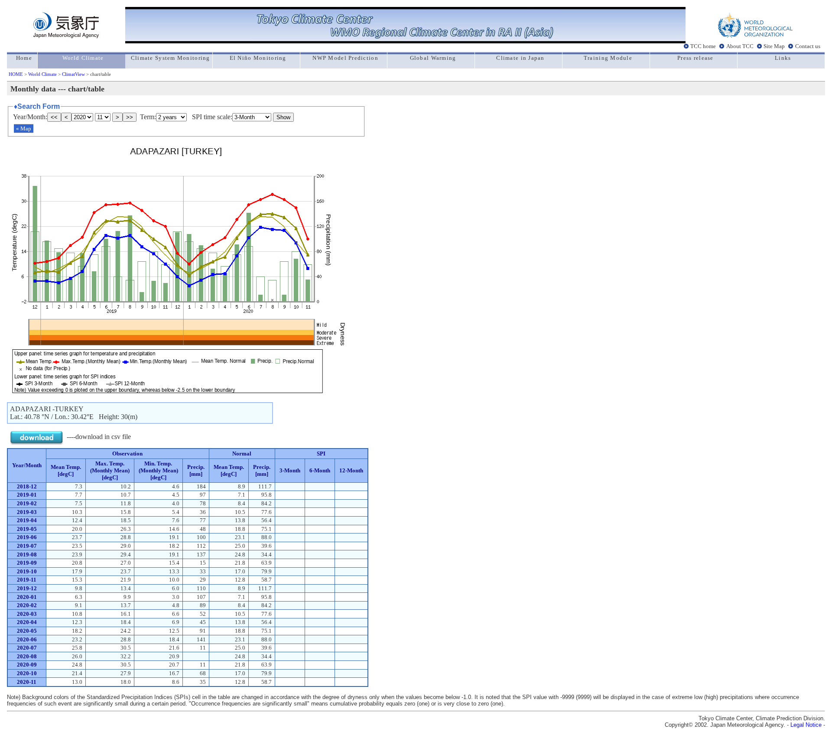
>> (129, 117)
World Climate (42, 74)
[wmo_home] (755, 35)
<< (54, 117)
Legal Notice (806, 725)
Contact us (807, 46)
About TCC (740, 46)
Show (283, 117)
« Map (23, 128)
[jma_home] (66, 35)
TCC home (703, 46)
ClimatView (73, 74)
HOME (16, 74)
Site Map (774, 46)
